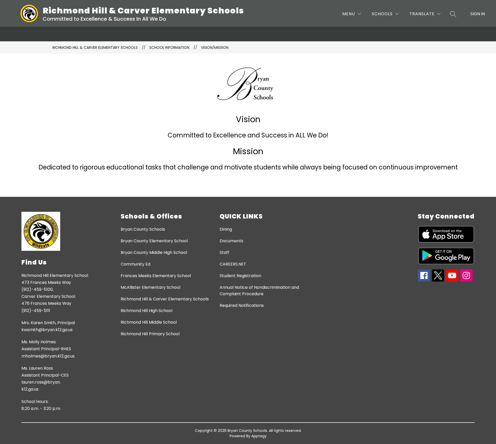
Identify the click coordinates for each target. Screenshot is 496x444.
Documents (231, 241)
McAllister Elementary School (150, 287)
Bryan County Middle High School (154, 252)
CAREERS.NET (233, 264)
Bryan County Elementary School (154, 241)
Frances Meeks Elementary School (156, 276)
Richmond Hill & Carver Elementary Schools (95, 47)
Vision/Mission (214, 47)
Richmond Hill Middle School (149, 322)
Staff (224, 252)
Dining (226, 229)
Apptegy (259, 436)
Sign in (477, 14)
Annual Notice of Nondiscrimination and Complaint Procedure (259, 290)
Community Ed (135, 264)
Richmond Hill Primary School (150, 334)
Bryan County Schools (143, 229)
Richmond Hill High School (146, 311)
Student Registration (240, 276)
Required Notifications (242, 305)
